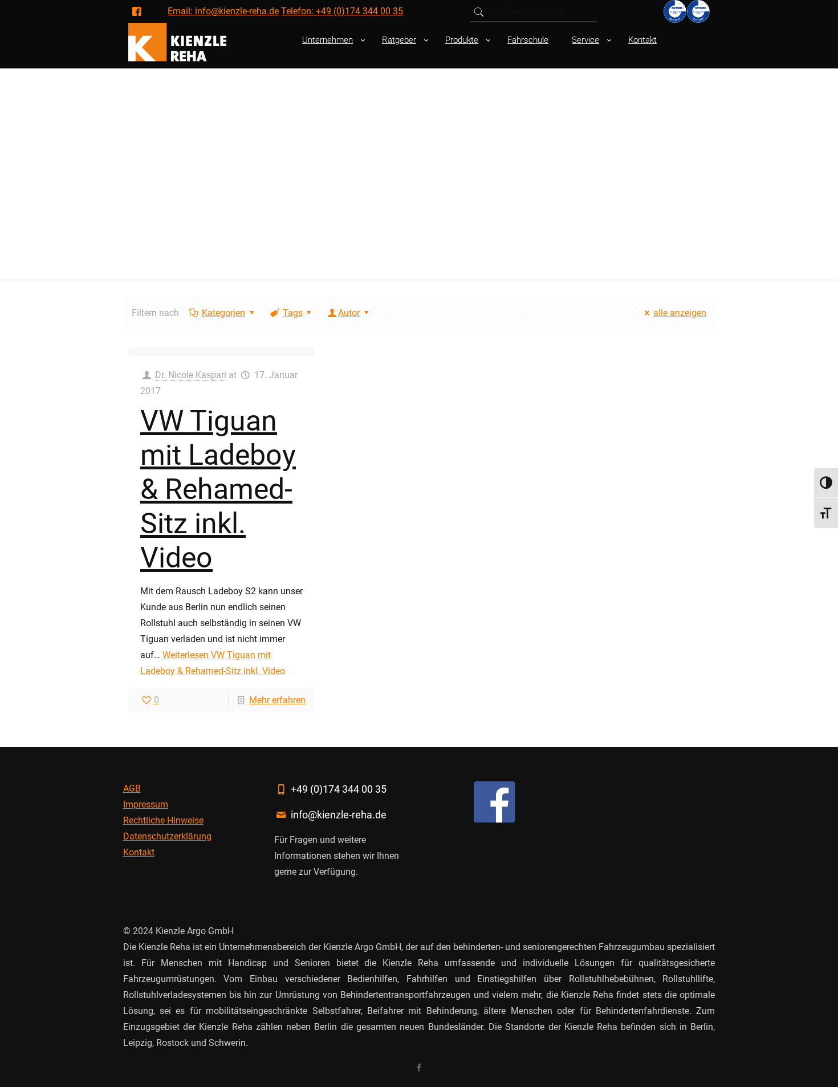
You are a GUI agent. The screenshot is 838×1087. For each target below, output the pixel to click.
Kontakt (138, 852)
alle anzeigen (679, 312)
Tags (293, 312)
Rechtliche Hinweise (163, 820)
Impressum (145, 804)
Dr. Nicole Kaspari (190, 375)
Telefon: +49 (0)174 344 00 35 (342, 11)
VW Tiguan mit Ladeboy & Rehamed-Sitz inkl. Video (218, 489)
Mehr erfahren (277, 700)
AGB (132, 788)
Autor (349, 312)
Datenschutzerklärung (167, 836)
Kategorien (223, 312)
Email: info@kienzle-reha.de (223, 11)
